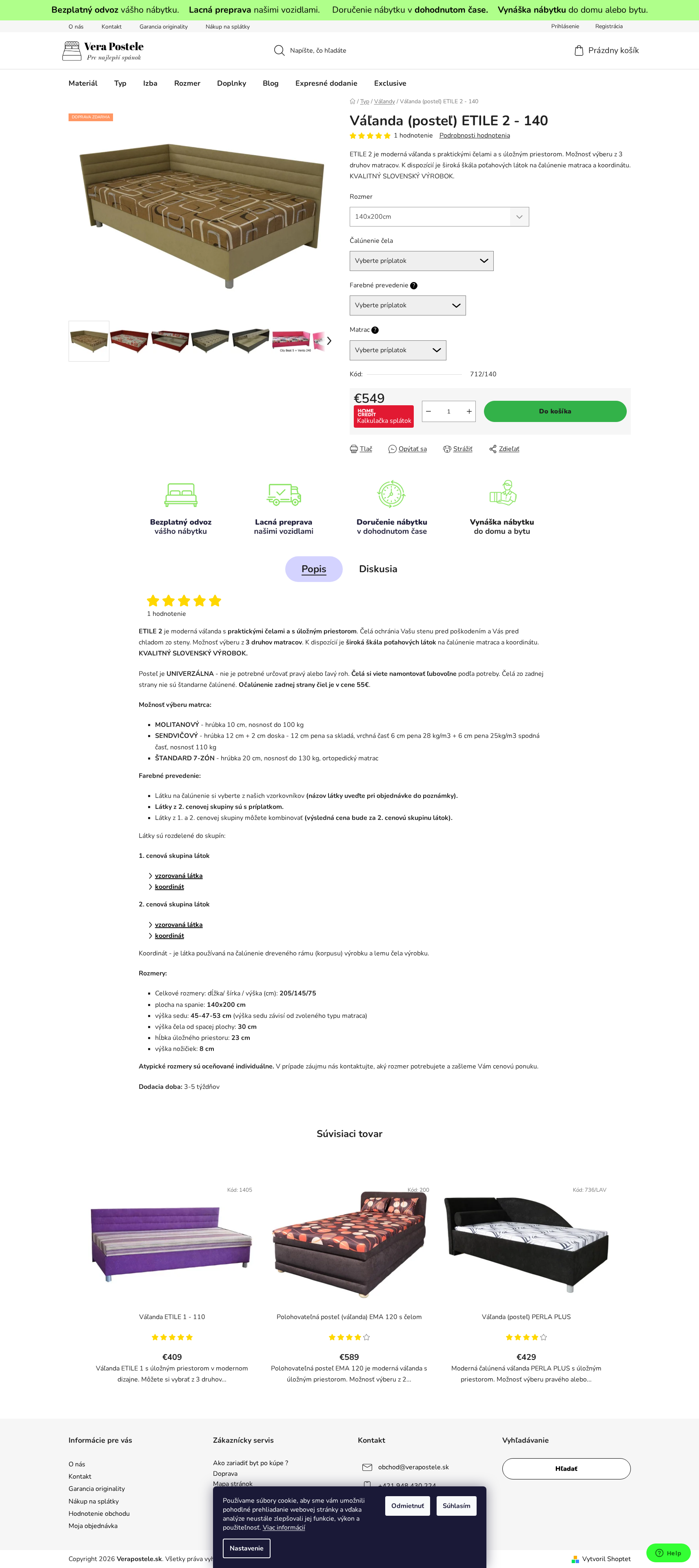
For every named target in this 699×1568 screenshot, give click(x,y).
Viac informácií (284, 1527)
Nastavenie (247, 1548)
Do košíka (555, 411)
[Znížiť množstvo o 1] (428, 411)
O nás (76, 27)
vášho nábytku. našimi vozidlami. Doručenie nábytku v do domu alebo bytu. (349, 10)
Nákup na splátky (228, 27)
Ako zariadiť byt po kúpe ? (250, 1463)
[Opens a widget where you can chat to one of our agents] (668, 1554)
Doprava (225, 1474)
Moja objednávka (93, 1525)
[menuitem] (83, 83)
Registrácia (609, 26)
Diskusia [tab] (378, 568)
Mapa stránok (233, 1484)
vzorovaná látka (179, 875)
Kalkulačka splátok (384, 420)
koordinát (169, 886)
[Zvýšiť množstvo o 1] (469, 411)
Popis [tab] (314, 568)
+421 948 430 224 (407, 1485)
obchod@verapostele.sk (413, 1467)
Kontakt (112, 27)
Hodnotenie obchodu (99, 1513)
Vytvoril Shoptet (606, 1559)
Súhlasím (456, 1505)
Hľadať (566, 1468)
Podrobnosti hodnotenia (474, 135)
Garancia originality (164, 27)
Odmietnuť (407, 1505)
